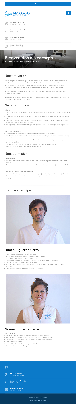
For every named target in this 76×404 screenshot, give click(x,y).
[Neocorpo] (18, 14)
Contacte (38, 4)
